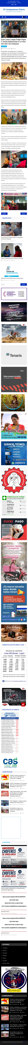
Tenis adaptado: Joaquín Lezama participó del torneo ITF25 (18, 801)
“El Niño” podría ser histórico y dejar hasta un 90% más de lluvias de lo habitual (17, 777)
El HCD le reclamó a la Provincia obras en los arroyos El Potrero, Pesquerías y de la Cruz (18, 785)
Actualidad (4, 46)
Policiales (5, 955)
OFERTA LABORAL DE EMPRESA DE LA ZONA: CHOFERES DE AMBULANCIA (13, 862)
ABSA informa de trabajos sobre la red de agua (12, 278)
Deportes (5, 950)
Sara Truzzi (13, 240)
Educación (5, 953)
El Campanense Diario (14, 9)
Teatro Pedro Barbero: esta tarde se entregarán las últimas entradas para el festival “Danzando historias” (18, 794)
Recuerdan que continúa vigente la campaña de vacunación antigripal (12, 238)
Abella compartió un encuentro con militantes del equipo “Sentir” (5, 213)
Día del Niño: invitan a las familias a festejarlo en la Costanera (16, 810)
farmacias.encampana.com (10, 514)
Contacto (19, 2)
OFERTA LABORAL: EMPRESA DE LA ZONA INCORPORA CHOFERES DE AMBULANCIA (13, 889)
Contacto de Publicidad (11, 2)
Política (4, 958)
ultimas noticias (6, 963)
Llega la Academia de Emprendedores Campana (12, 258)
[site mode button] (23, 17)
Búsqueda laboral (5, 911)
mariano (14, 48)
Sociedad (5, 960)
